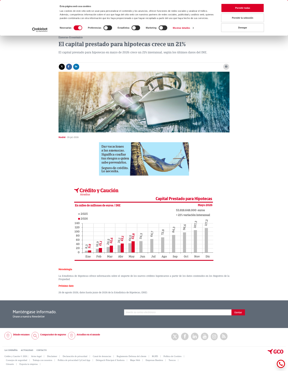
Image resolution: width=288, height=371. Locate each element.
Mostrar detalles (181, 28)
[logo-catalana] (276, 353)
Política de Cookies (173, 356)
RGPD (155, 356)
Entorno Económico (70, 37)
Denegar (242, 27)
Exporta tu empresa (29, 364)
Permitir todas (242, 8)
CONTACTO (41, 350)
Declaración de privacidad (75, 356)
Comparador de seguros (53, 334)
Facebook (185, 336)
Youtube (205, 336)
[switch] (108, 27)
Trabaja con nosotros (42, 360)
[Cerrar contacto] (272, 367)
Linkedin (195, 336)
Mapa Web (135, 360)
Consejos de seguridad (16, 360)
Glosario (10, 364)
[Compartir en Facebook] (69, 66)
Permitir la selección (242, 18)
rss (224, 336)
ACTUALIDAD (27, 350)
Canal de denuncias (102, 356)
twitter (175, 336)
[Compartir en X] (61, 66)
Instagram (214, 336)
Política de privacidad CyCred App (74, 360)
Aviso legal (36, 356)
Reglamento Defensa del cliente (131, 356)
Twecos (172, 360)
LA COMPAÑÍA (11, 350)
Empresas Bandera (154, 360)
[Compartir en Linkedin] (76, 66)
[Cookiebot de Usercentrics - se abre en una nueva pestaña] (40, 30)
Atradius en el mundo (88, 334)
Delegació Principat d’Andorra (110, 360)
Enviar (238, 312)
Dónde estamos (21, 334)
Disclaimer (52, 356)
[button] (144, 159)
